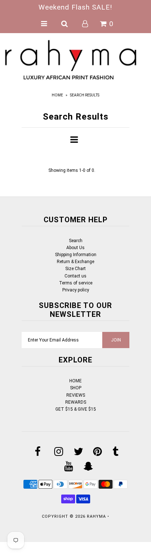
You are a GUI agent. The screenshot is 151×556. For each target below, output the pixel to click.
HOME (75, 380)
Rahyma (96, 516)
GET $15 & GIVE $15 (75, 409)
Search (75, 240)
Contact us (75, 276)
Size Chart (75, 268)
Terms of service (75, 283)
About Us (75, 247)
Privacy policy (75, 290)
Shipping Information (75, 254)
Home (57, 95)
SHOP (75, 387)
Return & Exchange (75, 261)
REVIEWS (75, 395)
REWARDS (75, 402)
